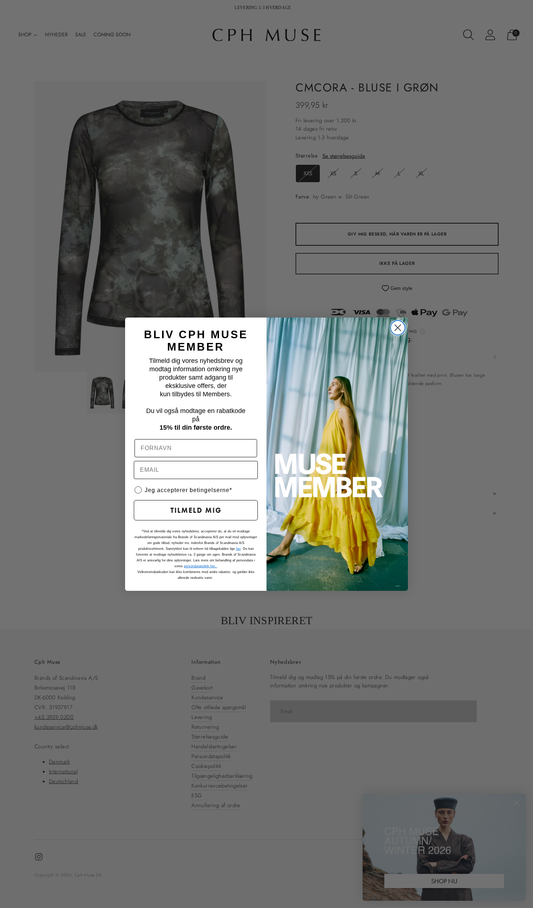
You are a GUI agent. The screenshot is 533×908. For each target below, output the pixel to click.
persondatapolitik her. (200, 566)
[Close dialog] (398, 327)
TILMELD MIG (196, 510)
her (238, 549)
